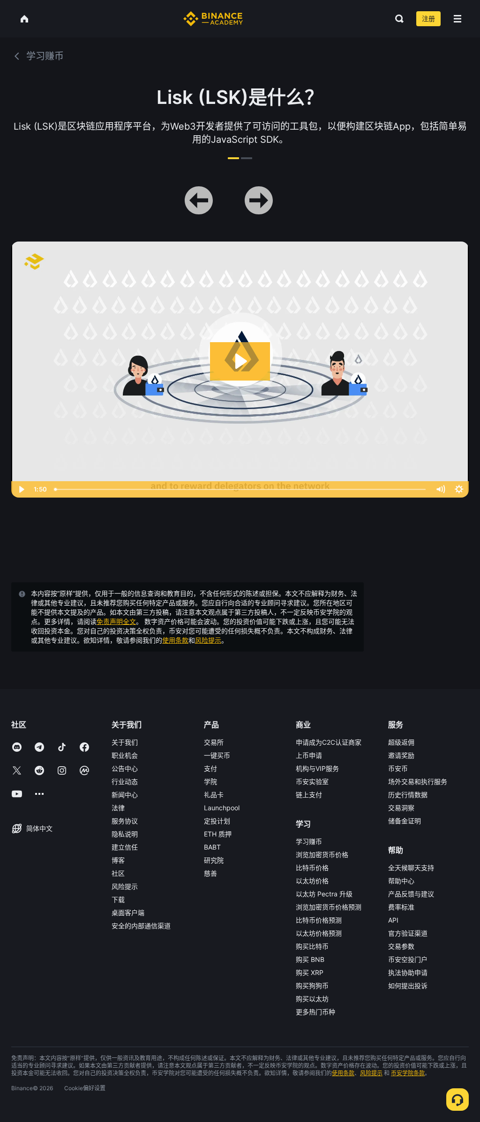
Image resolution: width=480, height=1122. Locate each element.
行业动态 (125, 781)
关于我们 (125, 742)
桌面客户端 (128, 913)
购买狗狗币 (312, 986)
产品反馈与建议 (411, 894)
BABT (212, 847)
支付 (210, 768)
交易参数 (401, 946)
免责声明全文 (116, 621)
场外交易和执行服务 (417, 781)
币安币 (398, 768)
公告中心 (125, 768)
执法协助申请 (408, 972)
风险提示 (208, 640)
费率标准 (401, 907)
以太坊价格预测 (319, 933)
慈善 (210, 873)
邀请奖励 (401, 755)
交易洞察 (401, 808)
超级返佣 (401, 742)
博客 (118, 860)
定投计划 (217, 821)
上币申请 (309, 755)
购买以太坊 (312, 999)
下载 (118, 899)
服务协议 (125, 821)
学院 (210, 781)
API (393, 920)
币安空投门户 (408, 959)
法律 (118, 808)
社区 (118, 873)
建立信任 (125, 847)
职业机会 (125, 755)
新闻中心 (125, 795)
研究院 (214, 860)
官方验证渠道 (408, 933)
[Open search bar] (396, 18)
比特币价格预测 (319, 920)
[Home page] (213, 18)
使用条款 (175, 640)
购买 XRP (309, 972)
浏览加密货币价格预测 (328, 907)
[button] (457, 18)
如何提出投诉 (408, 986)
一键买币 (217, 755)
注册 (428, 18)
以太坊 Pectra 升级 (324, 894)
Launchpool (222, 808)
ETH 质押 (218, 834)
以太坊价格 (312, 881)
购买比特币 (312, 946)
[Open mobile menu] (457, 18)
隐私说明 (125, 834)
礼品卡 (214, 795)
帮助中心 (401, 881)
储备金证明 (404, 821)
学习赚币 (309, 841)
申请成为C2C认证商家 (328, 742)
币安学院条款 (408, 1073)
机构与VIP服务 (317, 768)
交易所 (214, 742)
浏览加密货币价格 (322, 854)
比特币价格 (312, 868)
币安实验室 (312, 781)
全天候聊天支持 (411, 868)
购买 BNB (310, 959)
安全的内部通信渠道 (141, 926)
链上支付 (309, 795)
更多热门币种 (315, 1012)
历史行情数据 (408, 795)
